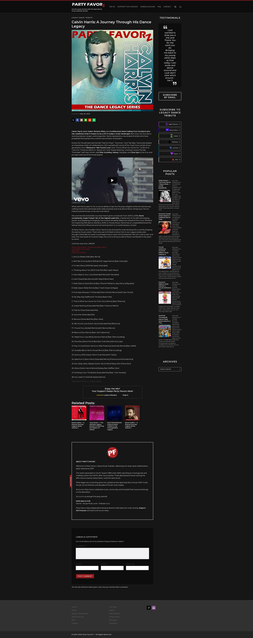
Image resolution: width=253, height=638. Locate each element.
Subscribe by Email (170, 96)
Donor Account (77, 617)
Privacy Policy (114, 617)
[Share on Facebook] (77, 120)
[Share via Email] (85, 120)
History (112, 610)
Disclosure (113, 620)
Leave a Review (110, 395)
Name (79, 564)
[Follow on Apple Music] (149, 608)
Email (105, 564)
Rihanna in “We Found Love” (98, 148)
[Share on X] (73, 120)
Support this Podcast (80, 613)
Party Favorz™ (88, 634)
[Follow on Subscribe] (154, 608)
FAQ (73, 620)
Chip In (125, 395)
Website (130, 564)
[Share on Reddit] (89, 120)
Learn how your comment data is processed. (113, 587)
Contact (75, 623)
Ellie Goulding (106, 152)
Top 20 (74, 610)
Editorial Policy (114, 613)
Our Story (113, 607)
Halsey (115, 152)
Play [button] (77, 126)
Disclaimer (113, 623)
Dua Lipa (135, 152)
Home (74, 607)
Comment (81, 546)
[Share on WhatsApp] (94, 120)
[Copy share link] (81, 120)
